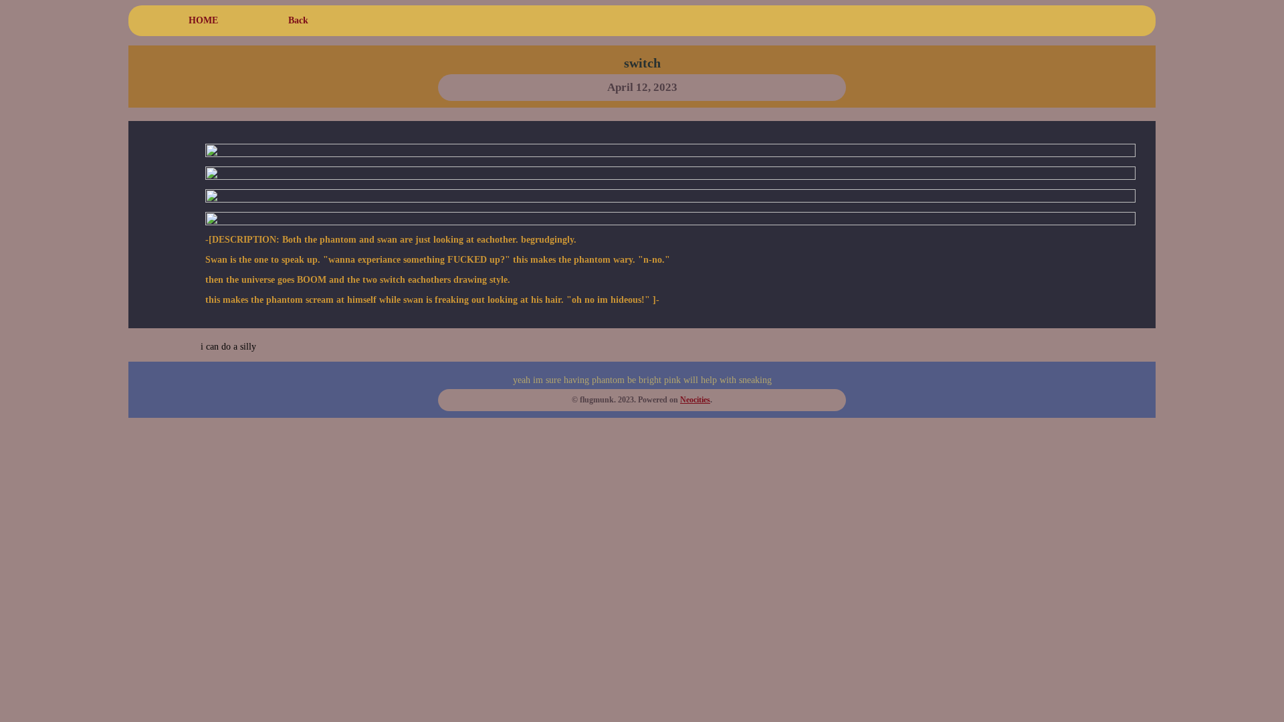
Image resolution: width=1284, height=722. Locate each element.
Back (298, 20)
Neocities (695, 400)
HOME (203, 20)
